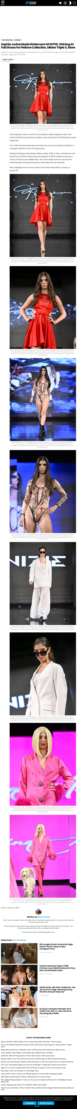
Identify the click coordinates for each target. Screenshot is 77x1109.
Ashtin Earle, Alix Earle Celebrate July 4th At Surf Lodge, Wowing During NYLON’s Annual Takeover (57, 989)
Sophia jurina (14, 908)
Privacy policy (46, 1103)
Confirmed (29, 1103)
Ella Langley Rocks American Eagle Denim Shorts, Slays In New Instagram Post (56, 946)
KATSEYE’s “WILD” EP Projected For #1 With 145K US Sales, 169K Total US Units (28, 1056)
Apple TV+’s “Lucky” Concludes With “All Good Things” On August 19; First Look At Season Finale (33, 1068)
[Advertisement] (38, 21)
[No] (37, 1106)
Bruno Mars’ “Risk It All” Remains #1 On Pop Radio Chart (20, 1071)
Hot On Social (19, 940)
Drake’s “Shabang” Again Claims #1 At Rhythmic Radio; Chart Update (24, 1085)
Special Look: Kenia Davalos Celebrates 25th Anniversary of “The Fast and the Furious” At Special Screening (37, 1062)
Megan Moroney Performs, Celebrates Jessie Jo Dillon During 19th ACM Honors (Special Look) (33, 1050)
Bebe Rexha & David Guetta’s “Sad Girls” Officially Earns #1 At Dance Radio (26, 1077)
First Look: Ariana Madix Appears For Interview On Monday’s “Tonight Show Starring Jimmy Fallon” (34, 1065)
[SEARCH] (74, 3)
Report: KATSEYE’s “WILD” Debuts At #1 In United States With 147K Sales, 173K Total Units (31, 1042)
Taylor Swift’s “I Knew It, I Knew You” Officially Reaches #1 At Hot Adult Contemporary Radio (31, 1074)
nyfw (4, 908)
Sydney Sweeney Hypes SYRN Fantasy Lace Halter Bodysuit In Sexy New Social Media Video (57, 968)
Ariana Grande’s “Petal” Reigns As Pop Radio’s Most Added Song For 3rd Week (27, 1053)
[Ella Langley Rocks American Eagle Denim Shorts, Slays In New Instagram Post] (19, 953)
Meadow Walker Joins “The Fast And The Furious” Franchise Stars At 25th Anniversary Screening (33, 1059)
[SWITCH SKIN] (70, 3)
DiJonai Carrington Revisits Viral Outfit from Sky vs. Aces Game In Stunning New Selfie (55, 1011)
